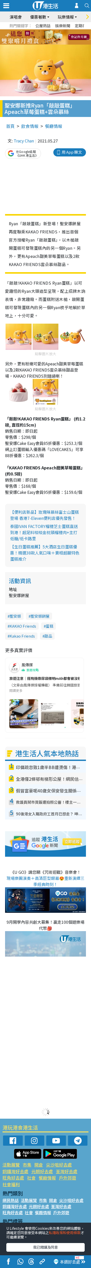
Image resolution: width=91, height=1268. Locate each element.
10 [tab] (49, 37)
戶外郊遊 (67, 1177)
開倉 (38, 1164)
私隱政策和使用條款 (65, 1232)
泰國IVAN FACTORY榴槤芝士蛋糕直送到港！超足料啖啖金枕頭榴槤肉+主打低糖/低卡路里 (44, 532)
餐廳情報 (53, 126)
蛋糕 (49, 626)
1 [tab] (34, 31)
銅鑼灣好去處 (15, 1171)
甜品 (48, 636)
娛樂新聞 (62, 25)
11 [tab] (54, 37)
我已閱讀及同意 (45, 1247)
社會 (31, 1177)
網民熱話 (11, 1200)
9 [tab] (44, 37)
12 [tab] (59, 37)
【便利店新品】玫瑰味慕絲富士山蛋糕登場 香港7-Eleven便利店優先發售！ (44, 515)
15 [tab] (46, 43)
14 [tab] (41, 43)
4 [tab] (49, 31)
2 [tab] (39, 31)
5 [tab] (54, 31)
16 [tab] (51, 43)
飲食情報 (29, 126)
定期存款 (82, 25)
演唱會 (16, 17)
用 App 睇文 (72, 152)
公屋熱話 (43, 25)
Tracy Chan (24, 141)
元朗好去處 (42, 1171)
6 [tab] (59, 31)
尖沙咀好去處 (59, 1164)
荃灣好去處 (66, 1171)
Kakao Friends (22, 636)
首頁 (10, 126)
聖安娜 (15, 616)
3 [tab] (44, 31)
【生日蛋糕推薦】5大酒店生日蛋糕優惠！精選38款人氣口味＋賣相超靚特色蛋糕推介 (44, 553)
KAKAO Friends (23, 626)
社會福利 (11, 1184)
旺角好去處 (13, 1177)
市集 (27, 1164)
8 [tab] (39, 37)
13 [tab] (36, 43)
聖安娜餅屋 (40, 616)
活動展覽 (11, 1164)
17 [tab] (56, 43)
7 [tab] (34, 37)
